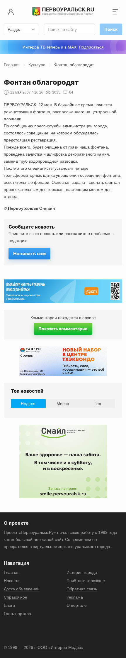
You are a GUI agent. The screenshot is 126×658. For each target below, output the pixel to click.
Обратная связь (82, 589)
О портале (77, 605)
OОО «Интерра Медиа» (61, 647)
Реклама (75, 597)
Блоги (9, 605)
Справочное (15, 597)
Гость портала (17, 613)
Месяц (63, 403)
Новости (12, 580)
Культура (36, 64)
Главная (12, 64)
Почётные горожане (86, 580)
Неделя (28, 403)
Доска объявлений (22, 589)
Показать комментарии (63, 328)
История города (82, 572)
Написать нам (29, 253)
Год (97, 403)
